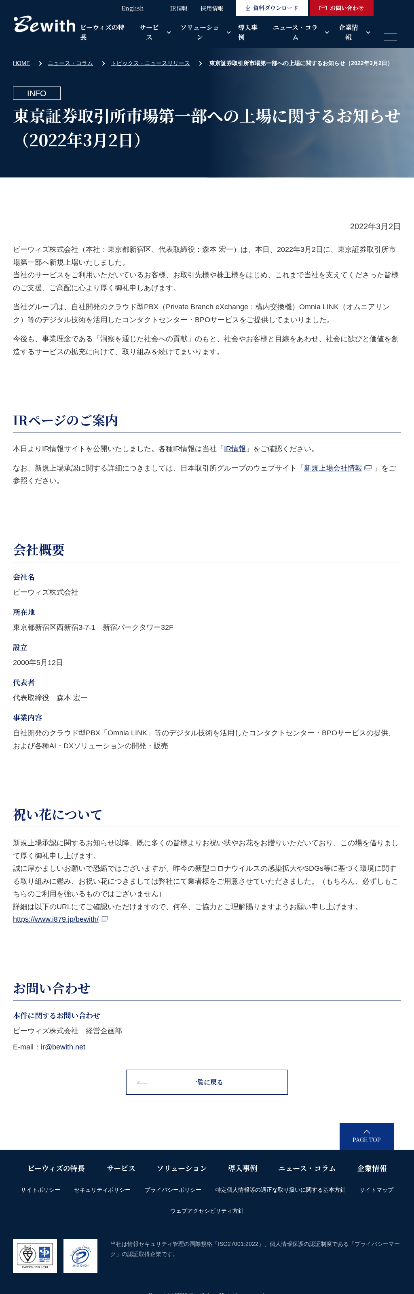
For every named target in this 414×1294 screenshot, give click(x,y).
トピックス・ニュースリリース (150, 63)
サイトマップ (376, 1189)
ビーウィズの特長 (102, 32)
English (133, 8)
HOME (21, 63)
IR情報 (179, 8)
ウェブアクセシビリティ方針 (207, 1210)
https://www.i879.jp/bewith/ (56, 919)
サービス (149, 32)
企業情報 (348, 32)
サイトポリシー (40, 1189)
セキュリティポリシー (102, 1189)
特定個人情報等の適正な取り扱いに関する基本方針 (280, 1189)
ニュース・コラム (295, 32)
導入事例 (248, 32)
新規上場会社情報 (333, 468)
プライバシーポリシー (173, 1189)
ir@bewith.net (63, 1047)
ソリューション (199, 32)
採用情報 (212, 8)
